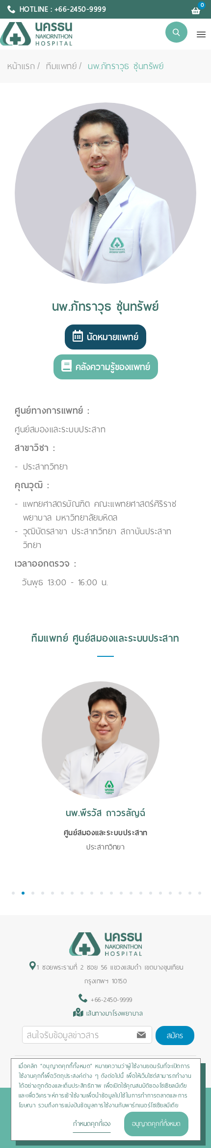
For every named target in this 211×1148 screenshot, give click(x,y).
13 (131, 893)
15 (150, 893)
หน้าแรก (21, 66)
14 (140, 893)
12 (121, 893)
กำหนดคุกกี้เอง (91, 1123)
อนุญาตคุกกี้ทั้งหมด (156, 1123)
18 (180, 893)
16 (160, 893)
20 (199, 893)
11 (111, 893)
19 (189, 893)
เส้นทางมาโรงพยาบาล (114, 1013)
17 (170, 893)
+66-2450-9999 (110, 999)
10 (101, 893)
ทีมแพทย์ (61, 66)
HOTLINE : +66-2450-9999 (63, 9)
